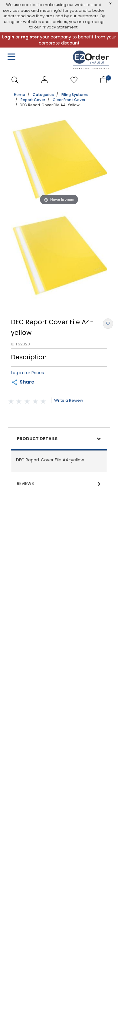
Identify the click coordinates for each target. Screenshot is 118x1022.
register (30, 37)
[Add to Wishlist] (108, 323)
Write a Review (68, 400)
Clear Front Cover (69, 99)
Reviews (25, 483)
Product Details (37, 439)
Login (8, 37)
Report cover (33, 99)
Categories (43, 94)
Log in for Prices (27, 373)
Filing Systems (74, 94)
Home (19, 94)
